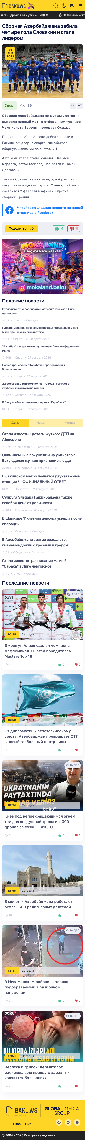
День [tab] (15, 423)
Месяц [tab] (69, 423)
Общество (22, 446)
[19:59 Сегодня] (42, 700)
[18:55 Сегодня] (42, 870)
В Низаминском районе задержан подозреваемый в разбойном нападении (37, 987)
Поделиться (18, 229)
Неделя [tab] (42, 423)
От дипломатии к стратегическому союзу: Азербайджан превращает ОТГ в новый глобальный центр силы (41, 736)
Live (28, 1124)
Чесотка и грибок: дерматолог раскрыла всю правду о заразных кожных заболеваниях (37, 1072)
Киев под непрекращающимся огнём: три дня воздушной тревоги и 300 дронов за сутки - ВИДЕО (41, 821)
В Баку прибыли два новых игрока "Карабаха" (34, 402)
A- (72, 105)
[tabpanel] (42, 503)
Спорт (10, 105)
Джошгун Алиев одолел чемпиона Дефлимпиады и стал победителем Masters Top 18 (38, 650)
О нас (16, 1124)
